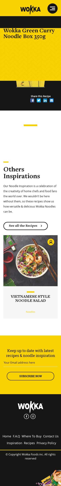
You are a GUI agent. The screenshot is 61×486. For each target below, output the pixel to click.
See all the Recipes (23, 226)
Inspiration (14, 443)
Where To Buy (32, 436)
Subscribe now (30, 376)
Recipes (29, 443)
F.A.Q (16, 436)
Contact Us (51, 436)
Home (7, 436)
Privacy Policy (46, 443)
